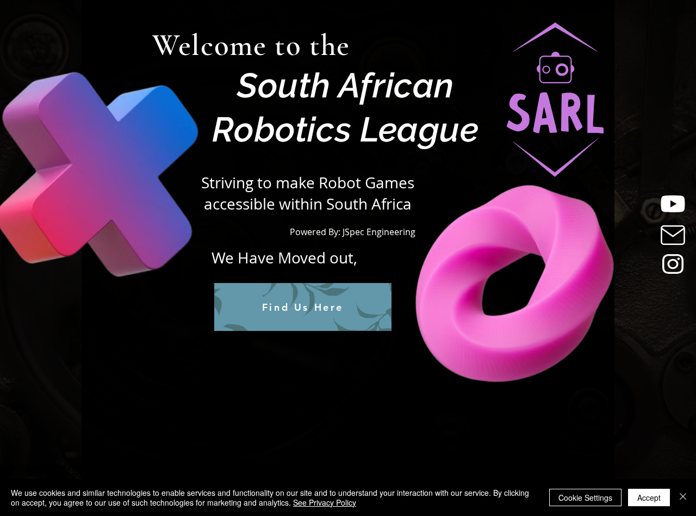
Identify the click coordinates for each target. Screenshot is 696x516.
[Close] (682, 497)
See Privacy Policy (324, 502)
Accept (649, 497)
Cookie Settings (585, 497)
